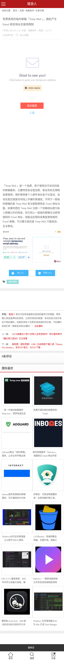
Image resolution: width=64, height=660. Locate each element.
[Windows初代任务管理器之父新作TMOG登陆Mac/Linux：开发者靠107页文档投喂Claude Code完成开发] (17, 517)
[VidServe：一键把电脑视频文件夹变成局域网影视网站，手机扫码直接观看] (48, 559)
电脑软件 (30, 10)
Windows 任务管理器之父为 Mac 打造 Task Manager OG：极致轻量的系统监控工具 (45, 623)
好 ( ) (20, 273)
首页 (15, 10)
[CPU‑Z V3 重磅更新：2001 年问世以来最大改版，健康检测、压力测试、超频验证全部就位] (17, 559)
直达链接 (32, 105)
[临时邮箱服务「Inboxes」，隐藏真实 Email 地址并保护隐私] (48, 433)
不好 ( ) (47, 273)
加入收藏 (23, 35)
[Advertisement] (32, 150)
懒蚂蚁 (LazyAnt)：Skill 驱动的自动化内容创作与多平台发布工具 (14, 623)
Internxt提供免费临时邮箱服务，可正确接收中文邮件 (14, 496)
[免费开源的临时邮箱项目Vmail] (48, 390)
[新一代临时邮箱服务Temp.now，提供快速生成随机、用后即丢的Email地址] (17, 391)
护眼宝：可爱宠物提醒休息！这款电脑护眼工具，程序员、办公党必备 (45, 496)
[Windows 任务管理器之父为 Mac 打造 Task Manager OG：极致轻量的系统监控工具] (48, 602)
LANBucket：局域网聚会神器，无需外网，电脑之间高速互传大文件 (45, 538)
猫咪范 (31, 647)
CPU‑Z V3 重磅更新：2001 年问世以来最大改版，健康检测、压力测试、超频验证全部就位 (13, 581)
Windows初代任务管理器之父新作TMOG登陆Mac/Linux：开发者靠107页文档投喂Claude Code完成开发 (14, 538)
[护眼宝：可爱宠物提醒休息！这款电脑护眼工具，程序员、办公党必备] (48, 475)
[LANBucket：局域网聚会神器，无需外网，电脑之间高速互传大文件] (48, 517)
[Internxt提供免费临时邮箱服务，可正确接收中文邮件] (17, 475)
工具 (32, 112)
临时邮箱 (12, 282)
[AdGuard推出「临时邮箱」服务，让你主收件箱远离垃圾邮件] (17, 433)
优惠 (22, 10)
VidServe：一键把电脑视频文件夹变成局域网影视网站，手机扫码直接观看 (45, 581)
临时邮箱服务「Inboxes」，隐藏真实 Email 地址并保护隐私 (45, 454)
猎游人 (32, 4)
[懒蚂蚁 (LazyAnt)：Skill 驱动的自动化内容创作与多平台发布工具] (17, 602)
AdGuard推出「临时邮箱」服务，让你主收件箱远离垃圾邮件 (14, 454)
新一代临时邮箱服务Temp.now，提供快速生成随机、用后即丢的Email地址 (14, 412)
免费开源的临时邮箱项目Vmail (45, 412)
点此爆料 (38, 326)
